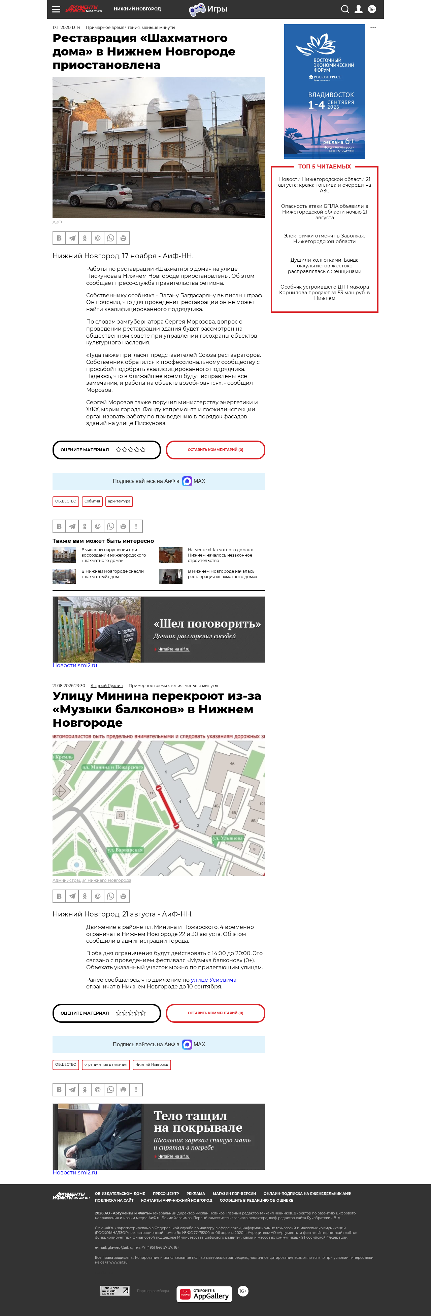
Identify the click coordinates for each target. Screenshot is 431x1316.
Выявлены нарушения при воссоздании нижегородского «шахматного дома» (113, 555)
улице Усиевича (213, 980)
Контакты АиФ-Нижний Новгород (176, 1200)
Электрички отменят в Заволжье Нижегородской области (325, 239)
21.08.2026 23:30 (69, 685)
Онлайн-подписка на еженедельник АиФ (307, 1194)
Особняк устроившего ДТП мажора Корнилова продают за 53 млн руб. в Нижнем (324, 292)
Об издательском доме (120, 1194)
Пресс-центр (166, 1194)
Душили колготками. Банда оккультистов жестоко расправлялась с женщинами (325, 265)
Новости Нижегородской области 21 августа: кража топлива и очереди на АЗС (324, 185)
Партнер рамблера (153, 1291)
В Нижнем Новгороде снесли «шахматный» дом (112, 574)
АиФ (57, 222)
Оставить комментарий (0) (215, 450)
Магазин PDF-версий (234, 1194)
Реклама (196, 1194)
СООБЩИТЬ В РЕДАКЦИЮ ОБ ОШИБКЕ (256, 1200)
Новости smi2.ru (75, 665)
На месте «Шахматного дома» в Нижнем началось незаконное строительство (220, 555)
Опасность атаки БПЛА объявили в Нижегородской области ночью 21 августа (324, 212)
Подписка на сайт (114, 1200)
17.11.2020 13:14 (66, 27)
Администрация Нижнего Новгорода (92, 880)
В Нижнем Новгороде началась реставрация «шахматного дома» (222, 574)
